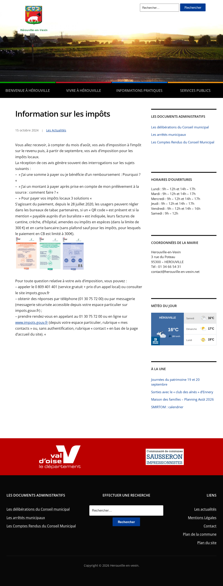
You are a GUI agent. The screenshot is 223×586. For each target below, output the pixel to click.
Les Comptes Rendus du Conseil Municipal (182, 142)
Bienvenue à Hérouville (27, 90)
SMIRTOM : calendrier (167, 407)
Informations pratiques (139, 90)
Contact (210, 526)
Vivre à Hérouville (83, 90)
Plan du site (206, 542)
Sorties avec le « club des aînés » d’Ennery (182, 392)
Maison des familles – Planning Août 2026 (182, 399)
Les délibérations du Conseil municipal (180, 127)
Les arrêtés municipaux (168, 134)
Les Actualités (56, 130)
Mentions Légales (202, 517)
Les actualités (205, 509)
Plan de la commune (199, 534)
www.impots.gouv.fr (31, 322)
